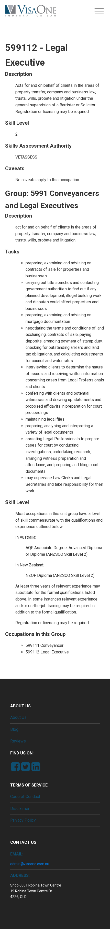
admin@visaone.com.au (29, 864)
